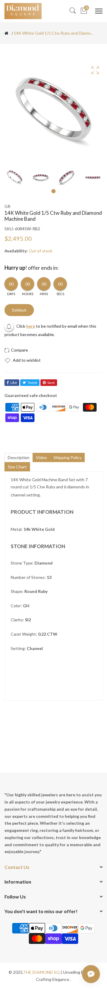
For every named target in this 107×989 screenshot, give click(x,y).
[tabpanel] (14, 177)
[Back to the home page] (6, 33)
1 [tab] (53, 191)
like (13, 382)
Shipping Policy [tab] (67, 457)
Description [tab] (18, 457)
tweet (32, 382)
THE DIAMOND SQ (41, 972)
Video (41, 457)
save (51, 382)
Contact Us (16, 867)
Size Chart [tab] (17, 466)
